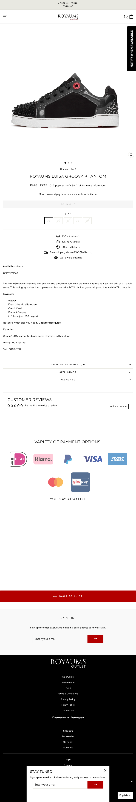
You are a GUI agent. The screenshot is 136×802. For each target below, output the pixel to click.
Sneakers (68, 730)
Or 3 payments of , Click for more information (78, 185)
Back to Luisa (70, 596)
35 (48, 220)
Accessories (68, 736)
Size (68, 214)
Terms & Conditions (68, 693)
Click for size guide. (50, 322)
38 (77, 220)
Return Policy (68, 704)
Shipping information (68, 365)
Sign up (68, 765)
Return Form (68, 682)
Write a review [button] (118, 406)
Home (63, 169)
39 (87, 220)
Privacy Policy (68, 699)
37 (68, 220)
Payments (68, 380)
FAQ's (68, 688)
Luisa (71, 169)
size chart (68, 372)
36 (58, 220)
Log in (68, 759)
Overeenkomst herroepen (68, 717)
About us (68, 747)
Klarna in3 (68, 742)
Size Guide (68, 676)
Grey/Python (10, 272)
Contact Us (68, 710)
